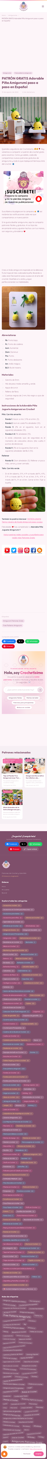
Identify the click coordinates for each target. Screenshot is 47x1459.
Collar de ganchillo (10, 1015)
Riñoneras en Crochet (12, 1224)
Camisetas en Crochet (32, 975)
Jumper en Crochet (31, 1410)
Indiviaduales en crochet (32, 1097)
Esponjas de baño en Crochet (14, 1052)
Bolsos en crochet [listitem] (23, 707)
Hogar (29, 1388)
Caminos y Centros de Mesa (12, 1354)
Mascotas (39, 1407)
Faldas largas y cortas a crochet (15, 1060)
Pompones (8, 1191)
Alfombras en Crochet (12, 926)
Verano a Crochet (29, 1264)
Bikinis (26, 1429)
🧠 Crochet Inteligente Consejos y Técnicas (19, 1289)
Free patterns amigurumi (23, 73)
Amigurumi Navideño (31, 930)
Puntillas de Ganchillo (25, 1211)
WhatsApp (34, 641)
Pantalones (8, 1166)
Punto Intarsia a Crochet (26, 1215)
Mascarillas (8, 1146)
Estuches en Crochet (11, 1056)
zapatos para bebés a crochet (15, 1285)
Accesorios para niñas (12, 918)
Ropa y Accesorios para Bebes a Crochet (18, 1228)
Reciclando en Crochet (33, 1219)
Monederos (21, 1150)
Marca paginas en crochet (32, 1142)
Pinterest (9, 646)
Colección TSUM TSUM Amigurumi (16, 1011)
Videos (36, 1277)
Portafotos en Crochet (12, 1199)
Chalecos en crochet (11, 999)
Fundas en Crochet (11, 1073)
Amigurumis (12, 15)
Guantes (34, 1377)
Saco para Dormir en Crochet (14, 1236)
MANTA (5, 1332)
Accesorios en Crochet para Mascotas (18, 909)
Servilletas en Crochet (12, 1244)
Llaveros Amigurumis (11, 1117)
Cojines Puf (38, 1316)
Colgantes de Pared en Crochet (14, 1321)
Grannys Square (32, 1354)
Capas (5, 1441)
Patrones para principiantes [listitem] (23, 703)
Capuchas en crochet (31, 1362)
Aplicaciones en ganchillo (12, 1411)
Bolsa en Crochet (23, 958)
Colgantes (38, 1011)
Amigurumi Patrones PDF (11, 1414)
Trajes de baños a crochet (13, 1260)
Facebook (10, 641)
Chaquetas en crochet (12, 1003)
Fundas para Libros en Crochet (14, 1077)
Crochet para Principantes (13, 1028)
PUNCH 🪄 (7, 1211)
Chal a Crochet (36, 995)
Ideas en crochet (10, 1097)
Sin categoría (9, 1248)
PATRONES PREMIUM (12, 1179)
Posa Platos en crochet (13, 1203)
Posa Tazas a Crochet (12, 1207)
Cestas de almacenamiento (14, 995)
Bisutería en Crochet (19, 1332)
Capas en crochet (10, 979)
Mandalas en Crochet (25, 1126)
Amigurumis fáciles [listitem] (15, 698)
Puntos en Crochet (11, 1219)
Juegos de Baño (30, 1101)
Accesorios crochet (11, 905)
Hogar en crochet (10, 1093)
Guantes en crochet (11, 1089)
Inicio (4, 15)
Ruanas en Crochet (10, 1232)
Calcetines (8, 971)
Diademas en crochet (12, 1048)
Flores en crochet (11, 1064)
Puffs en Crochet (32, 1207)
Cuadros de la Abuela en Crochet (16, 1032)
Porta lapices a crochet (12, 1195)
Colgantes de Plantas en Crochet (14, 1309)
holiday (41, 1437)
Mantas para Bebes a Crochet (13, 1384)
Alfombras (37, 1426)
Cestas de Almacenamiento (12, 1380)
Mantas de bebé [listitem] (32, 698)
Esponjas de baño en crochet (13, 1433)
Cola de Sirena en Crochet (13, 1007)
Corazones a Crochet (29, 1372)
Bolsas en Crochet (29, 1392)
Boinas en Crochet (28, 954)
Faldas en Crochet (36, 1332)
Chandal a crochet (32, 999)
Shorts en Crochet (32, 1244)
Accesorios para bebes (12, 914)
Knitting (31, 1105)
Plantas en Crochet (10, 1187)
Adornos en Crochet (34, 918)
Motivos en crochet (11, 1154)
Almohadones (32, 926)
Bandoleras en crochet (12, 942)
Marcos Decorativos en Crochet (14, 1347)
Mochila (7, 1150)
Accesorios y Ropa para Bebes (13, 1328)
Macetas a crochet (9, 1369)
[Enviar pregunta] (40, 689)
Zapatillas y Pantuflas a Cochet (15, 1281)
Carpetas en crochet (33, 983)
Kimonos (20, 1105)
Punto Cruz (7, 1215)
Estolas (33, 1052)
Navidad (25, 1158)
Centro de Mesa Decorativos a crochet (18, 991)
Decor (37, 1040)
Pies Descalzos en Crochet (13, 1183)
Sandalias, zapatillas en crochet (15, 1240)
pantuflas (22, 1166)
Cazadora (32, 1320)
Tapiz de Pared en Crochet (13, 1252)
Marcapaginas (35, 1300)
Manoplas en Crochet (11, 1130)
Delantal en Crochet (34, 1044)
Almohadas (7, 1377)
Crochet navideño (29, 1024)
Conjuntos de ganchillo (32, 1015)
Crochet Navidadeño (36, 1308)
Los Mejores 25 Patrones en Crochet (16, 1122)
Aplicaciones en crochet (29, 938)
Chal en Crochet (18, 1437)
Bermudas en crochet (10, 1365)
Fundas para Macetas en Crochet (16, 1081)
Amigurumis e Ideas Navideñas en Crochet (17, 1418)
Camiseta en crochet (18, 1403)
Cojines (30, 1003)
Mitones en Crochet (26, 1146)
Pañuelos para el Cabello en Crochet (16, 1171)
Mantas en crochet (31, 1138)
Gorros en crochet (11, 1085)
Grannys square (31, 1085)
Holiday (27, 1093)
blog (5, 1407)
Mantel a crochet (10, 1142)
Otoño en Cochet (10, 1162)
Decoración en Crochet (11, 1429)
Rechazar (27, 1454)
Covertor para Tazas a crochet (15, 1020)
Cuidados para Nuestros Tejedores (16, 1040)
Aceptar (39, 1454)
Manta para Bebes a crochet (14, 1134)
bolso (5, 1403)
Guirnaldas (29, 1089)
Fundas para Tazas (20, 1396)
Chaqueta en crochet (29, 1365)
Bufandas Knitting (10, 966)
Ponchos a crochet (25, 1191)
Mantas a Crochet (10, 1399)
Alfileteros (31, 1328)
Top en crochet (10, 1256)
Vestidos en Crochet (11, 1273)
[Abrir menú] (43, 6)
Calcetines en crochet (31, 1414)
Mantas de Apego (10, 1138)
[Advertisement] (23, 45)
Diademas (6, 1395)
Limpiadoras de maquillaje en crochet (17, 1113)
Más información (36, 1449)
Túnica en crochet (10, 1264)
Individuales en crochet (11, 1426)
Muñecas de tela (10, 1158)
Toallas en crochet (35, 1252)
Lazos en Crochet (10, 1109)
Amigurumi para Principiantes (15, 934)
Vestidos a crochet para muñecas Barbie (18, 1268)
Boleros (7, 958)
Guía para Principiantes (28, 1369)
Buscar (4, 893)
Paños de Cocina (28, 1162)
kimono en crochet (23, 1335)
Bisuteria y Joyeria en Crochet (15, 950)
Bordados (8, 962)
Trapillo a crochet (35, 1260)
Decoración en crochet (12, 1044)
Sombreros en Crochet (29, 1248)
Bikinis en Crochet (10, 946)
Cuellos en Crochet (11, 1036)
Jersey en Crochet (11, 1101)
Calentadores (24, 971)
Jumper (7, 1105)
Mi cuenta (5, 890)
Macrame (7, 1126)
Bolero (5, 1437)
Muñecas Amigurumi (32, 1154)
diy (25, 1324)
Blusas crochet (10, 954)
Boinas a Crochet (9, 1343)
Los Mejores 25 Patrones (11, 1324)
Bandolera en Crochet (10, 1373)
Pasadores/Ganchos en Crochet (15, 1175)
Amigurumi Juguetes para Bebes (14, 1300)
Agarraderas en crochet (12, 922)
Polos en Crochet (30, 1187)
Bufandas (31, 1437)
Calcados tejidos (30, 966)
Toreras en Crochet (29, 1256)
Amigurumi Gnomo (10, 930)
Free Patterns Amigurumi (12, 625)
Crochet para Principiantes (12, 1351)
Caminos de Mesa (10, 975)
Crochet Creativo (10, 1024)
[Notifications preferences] (4, 1454)
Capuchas (27, 979)
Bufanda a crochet (25, 962)
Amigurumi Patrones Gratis (13, 621)
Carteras (7, 987)
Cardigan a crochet (11, 983)
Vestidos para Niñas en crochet (15, 1277)
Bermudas (30, 942)
